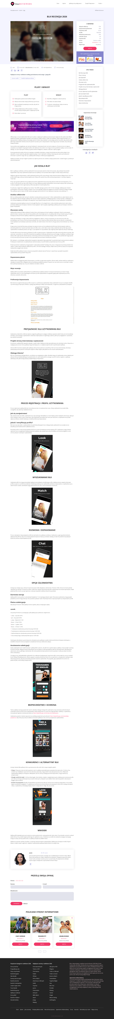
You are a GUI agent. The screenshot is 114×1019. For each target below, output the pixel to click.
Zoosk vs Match (53, 976)
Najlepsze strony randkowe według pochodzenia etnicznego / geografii (30, 74)
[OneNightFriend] (90, 59)
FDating (51, 990)
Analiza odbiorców (83, 80)
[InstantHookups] (81, 130)
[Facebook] (11, 70)
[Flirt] (81, 59)
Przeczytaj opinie (20, 940)
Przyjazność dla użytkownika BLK (87, 84)
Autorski (76, 1009)
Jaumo (34, 988)
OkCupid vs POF (53, 966)
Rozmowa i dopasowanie (85, 100)
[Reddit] (86, 152)
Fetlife (34, 983)
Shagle (51, 995)
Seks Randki (13, 976)
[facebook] (30, 864)
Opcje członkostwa (83, 103)
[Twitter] (18, 70)
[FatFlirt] (81, 142)
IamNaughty (53, 1000)
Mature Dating (53, 997)
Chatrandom (36, 990)
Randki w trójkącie (14, 997)
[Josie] (20, 859)
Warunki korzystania (49, 1009)
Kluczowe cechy (82, 82)
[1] (16, 880)
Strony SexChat (14, 966)
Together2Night (53, 981)
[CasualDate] (81, 124)
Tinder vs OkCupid (54, 971)
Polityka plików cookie (37, 1009)
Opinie (64, 3)
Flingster (52, 969)
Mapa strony (95, 1009)
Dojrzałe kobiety (14, 1000)
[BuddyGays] (81, 136)
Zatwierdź (16, 903)
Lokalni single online (15, 985)
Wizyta (90, 48)
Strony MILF (13, 995)
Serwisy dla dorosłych (15, 978)
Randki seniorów (14, 981)
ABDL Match (36, 995)
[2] (18, 880)
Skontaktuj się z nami (85, 1009)
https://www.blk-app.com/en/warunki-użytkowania (45, 713)
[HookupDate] (81, 118)
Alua (51, 983)
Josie (30, 853)
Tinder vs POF (36, 969)
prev (39, 951)
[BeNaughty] (98, 59)
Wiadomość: (14, 891)
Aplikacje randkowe (15, 993)
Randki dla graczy (14, 990)
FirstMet (52, 988)
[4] (21, 880)
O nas (71, 1009)
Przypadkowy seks (14, 969)
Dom (58, 3)
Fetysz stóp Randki (15, 971)
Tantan (51, 993)
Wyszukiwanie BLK (83, 98)
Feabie (34, 973)
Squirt (34, 997)
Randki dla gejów (14, 973)
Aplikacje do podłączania (75, 3)
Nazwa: (12, 884)
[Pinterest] (21, 70)
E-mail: (45, 884)
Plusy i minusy (82, 75)
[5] (22, 880)
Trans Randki (13, 988)
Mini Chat (52, 985)
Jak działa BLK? (82, 77)
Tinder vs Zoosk (53, 973)
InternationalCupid (37, 966)
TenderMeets (53, 978)
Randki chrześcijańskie (16, 983)
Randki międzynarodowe (27, 78)
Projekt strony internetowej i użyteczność (89, 87)
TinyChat (35, 985)
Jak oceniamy (28, 1009)
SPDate (34, 976)
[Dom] (21, 4)
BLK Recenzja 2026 (83, 73)
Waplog (35, 1002)
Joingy (34, 1000)
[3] (19, 880)
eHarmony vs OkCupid (38, 981)
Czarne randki (15, 78)
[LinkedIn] (15, 70)
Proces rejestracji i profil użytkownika (88, 91)
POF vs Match (36, 978)
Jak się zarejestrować (84, 93)
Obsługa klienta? (83, 89)
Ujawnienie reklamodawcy (62, 1009)
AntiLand (35, 993)
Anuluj (25, 903)
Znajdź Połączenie (89, 3)
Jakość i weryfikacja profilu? (85, 96)
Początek (56, 126)
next (44, 951)
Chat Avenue (36, 971)
